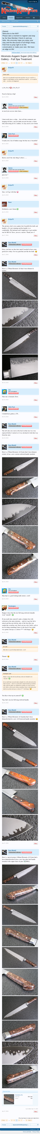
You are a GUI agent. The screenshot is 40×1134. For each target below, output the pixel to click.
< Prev (3, 63)
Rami (10, 202)
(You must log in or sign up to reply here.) (29, 1118)
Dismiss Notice (37, 31)
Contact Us (33, 1129)
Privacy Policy (35, 1131)
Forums (11, 17)
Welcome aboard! (16, 52)
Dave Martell (12, 242)
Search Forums (6, 21)
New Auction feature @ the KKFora (28, 52)
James (10, 104)
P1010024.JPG (19, 1095)
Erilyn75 (11, 67)
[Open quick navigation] (37, 26)
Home (4, 17)
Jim (9, 390)
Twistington (12, 606)
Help (38, 1129)
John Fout (11, 134)
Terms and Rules (27, 1131)
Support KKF (19, 17)
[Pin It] (36, 97)
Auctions (28, 17)
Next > (30, 63)
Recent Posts (15, 21)
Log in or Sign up (33, 1)
